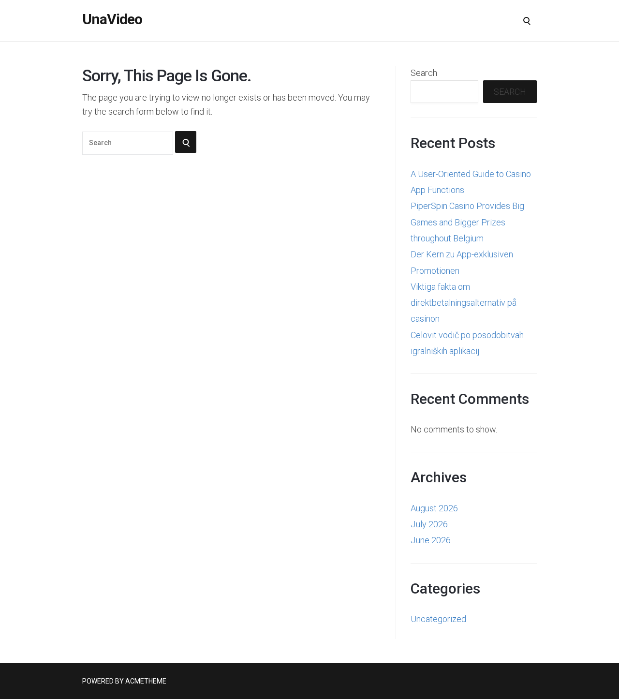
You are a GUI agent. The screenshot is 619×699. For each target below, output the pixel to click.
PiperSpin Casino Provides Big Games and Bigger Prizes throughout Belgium (467, 222)
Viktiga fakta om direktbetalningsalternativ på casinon (463, 303)
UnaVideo (112, 19)
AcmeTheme (145, 681)
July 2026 (429, 524)
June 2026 (431, 540)
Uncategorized (438, 619)
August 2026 (434, 508)
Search (424, 73)
